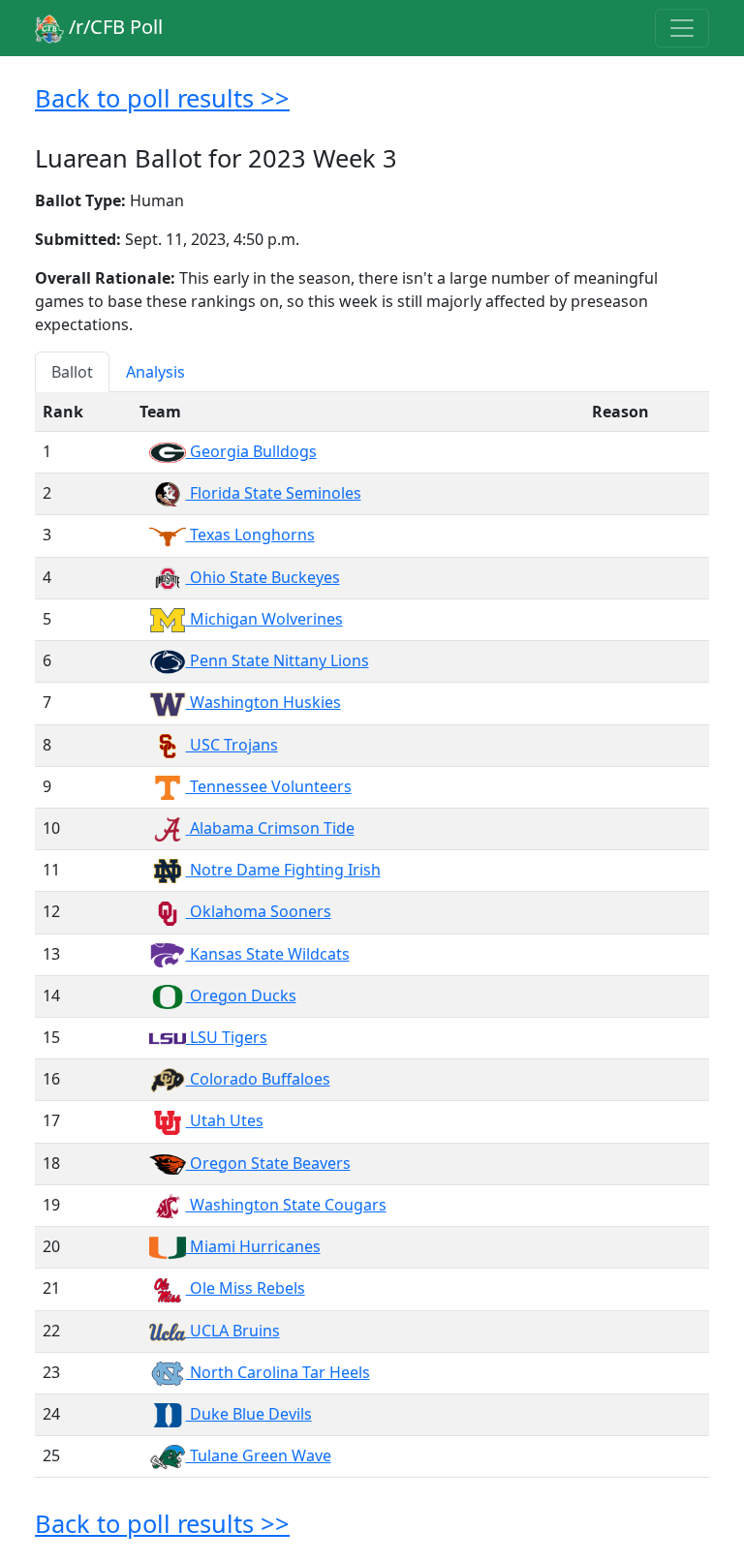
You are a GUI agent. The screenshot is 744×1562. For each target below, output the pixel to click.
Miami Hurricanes (253, 1246)
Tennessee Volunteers (269, 786)
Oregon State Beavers (268, 1163)
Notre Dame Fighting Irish (283, 869)
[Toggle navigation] (682, 28)
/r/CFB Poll (113, 27)
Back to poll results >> (162, 97)
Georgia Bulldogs (251, 451)
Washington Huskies (263, 702)
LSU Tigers (226, 1037)
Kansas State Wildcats (268, 954)
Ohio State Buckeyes (263, 577)
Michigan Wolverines (264, 618)
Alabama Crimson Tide (270, 828)
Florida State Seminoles (273, 493)
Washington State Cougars (286, 1204)
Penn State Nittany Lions (277, 660)
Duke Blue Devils (249, 1413)
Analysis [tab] (155, 372)
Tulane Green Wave (258, 1455)
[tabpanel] (372, 935)
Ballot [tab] (72, 372)
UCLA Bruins (233, 1330)
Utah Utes (225, 1120)
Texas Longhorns (250, 534)
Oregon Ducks (241, 995)
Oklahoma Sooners (258, 911)
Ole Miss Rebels (245, 1288)
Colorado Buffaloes (258, 1078)
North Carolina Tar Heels (278, 1372)
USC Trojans (232, 744)
